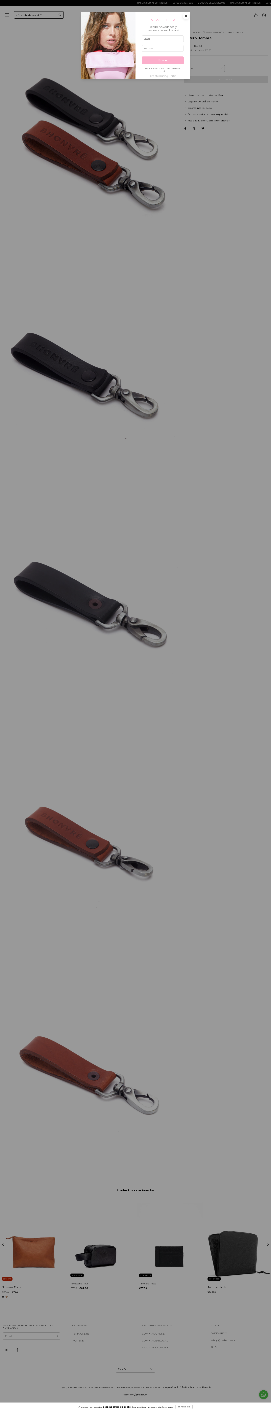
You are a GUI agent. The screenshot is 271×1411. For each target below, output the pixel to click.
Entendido (184, 1407)
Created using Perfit (163, 75)
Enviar (162, 60)
